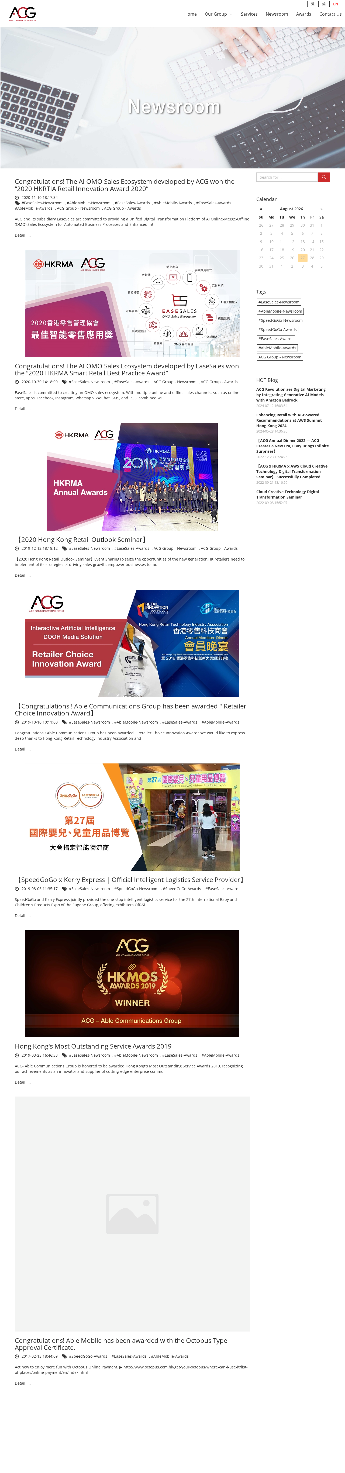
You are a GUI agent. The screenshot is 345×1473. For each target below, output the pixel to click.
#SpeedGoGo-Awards (182, 888)
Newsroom (277, 14)
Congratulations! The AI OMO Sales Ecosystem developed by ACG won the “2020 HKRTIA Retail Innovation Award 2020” (124, 185)
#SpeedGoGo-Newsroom (137, 888)
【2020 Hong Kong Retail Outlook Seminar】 (82, 539)
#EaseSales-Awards (133, 202)
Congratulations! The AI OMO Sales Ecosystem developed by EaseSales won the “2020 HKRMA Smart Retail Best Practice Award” (127, 369)
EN (335, 3)
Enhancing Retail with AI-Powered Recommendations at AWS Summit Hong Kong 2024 (289, 420)
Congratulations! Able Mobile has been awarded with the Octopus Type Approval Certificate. (121, 1344)
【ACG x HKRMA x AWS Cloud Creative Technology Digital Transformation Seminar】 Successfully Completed (291, 471)
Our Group (216, 14)
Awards (303, 14)
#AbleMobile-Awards (173, 202)
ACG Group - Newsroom (79, 208)
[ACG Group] (37, 14)
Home (190, 14)
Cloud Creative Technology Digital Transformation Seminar (287, 494)
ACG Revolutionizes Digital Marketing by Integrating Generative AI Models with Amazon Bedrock (291, 395)
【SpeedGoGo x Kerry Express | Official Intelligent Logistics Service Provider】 (131, 879)
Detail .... (23, 235)
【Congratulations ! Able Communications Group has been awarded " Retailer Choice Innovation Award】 (130, 709)
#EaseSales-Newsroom (43, 202)
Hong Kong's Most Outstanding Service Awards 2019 (93, 1046)
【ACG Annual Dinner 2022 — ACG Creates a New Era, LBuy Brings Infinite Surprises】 (292, 446)
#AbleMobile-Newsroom (89, 202)
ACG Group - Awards (122, 208)
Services (249, 14)
